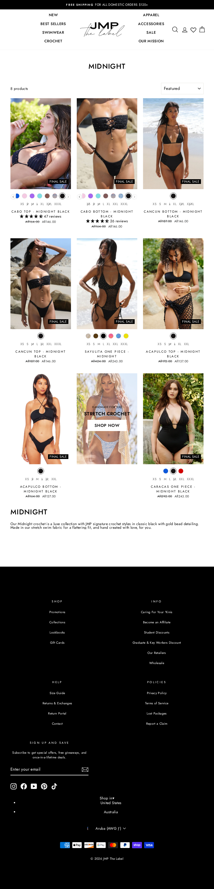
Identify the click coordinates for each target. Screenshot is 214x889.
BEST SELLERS (53, 23)
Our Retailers (156, 652)
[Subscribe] (85, 769)
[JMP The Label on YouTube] (34, 786)
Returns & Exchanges (57, 703)
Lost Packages (157, 713)
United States (111, 802)
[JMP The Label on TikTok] (54, 786)
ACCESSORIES (151, 23)
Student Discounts (156, 632)
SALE (151, 32)
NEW (53, 15)
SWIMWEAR (53, 32)
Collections (57, 622)
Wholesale (156, 663)
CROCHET (53, 41)
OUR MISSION (151, 41)
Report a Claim (157, 723)
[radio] (16, 197)
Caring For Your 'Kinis (157, 612)
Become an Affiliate (157, 622)
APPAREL (151, 15)
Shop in (107, 798)
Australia (111, 812)
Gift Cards (57, 642)
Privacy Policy (157, 693)
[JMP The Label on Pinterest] (44, 786)
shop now (107, 425)
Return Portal (57, 713)
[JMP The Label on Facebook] (24, 786)
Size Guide (57, 693)
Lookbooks (57, 632)
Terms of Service (157, 703)
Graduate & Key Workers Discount (157, 642)
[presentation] (13, 197)
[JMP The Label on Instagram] (13, 786)
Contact (57, 723)
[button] (32, 216)
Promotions (57, 612)
